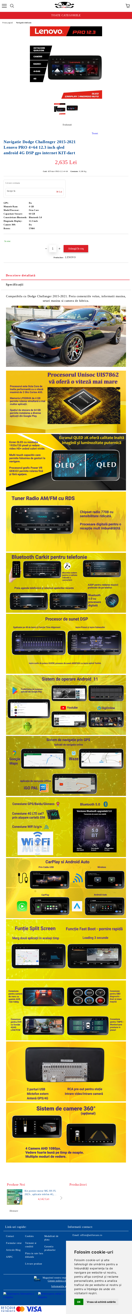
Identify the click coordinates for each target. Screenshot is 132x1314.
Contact (10, 1236)
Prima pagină (7, 23)
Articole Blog (13, 1250)
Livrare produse (33, 1263)
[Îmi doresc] (123, 240)
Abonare (13, 1211)
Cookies (29, 1236)
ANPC (9, 1257)
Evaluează (67, 125)
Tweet (95, 133)
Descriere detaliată (20, 275)
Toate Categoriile (66, 15)
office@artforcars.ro (91, 1235)
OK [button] (79, 1301)
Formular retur (14, 1243)
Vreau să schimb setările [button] (101, 1301)
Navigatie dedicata (23, 23)
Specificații (14, 284)
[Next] (60, 1198)
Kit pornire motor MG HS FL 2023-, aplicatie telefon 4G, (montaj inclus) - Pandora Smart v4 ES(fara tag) (43, 1193)
